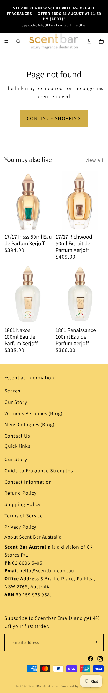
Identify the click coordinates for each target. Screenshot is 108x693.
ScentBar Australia (43, 686)
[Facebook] (90, 658)
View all (94, 160)
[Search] (18, 41)
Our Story (15, 402)
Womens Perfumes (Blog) (33, 413)
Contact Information (28, 481)
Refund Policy (20, 493)
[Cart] (101, 41)
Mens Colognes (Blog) (29, 424)
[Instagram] (100, 658)
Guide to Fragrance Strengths (38, 470)
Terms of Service (23, 515)
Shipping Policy (22, 504)
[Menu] (6, 41)
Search (12, 391)
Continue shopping (54, 118)
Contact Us (17, 436)
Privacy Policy (20, 527)
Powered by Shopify (76, 686)
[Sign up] (95, 642)
